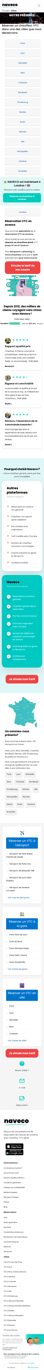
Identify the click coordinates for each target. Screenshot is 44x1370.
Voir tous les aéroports (19, 897)
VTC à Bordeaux (10, 1286)
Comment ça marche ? (13, 1168)
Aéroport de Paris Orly (20, 863)
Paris (22, 43)
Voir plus (33, 361)
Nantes (22, 112)
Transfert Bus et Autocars (13, 1232)
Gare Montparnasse (19, 948)
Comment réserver (11, 1242)
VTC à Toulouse (10, 1281)
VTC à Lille (7, 1291)
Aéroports (8, 1251)
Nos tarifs (7, 1227)
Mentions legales (10, 1192)
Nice (23, 72)
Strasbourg (22, 102)
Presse (6, 1202)
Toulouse (22, 82)
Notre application (10, 1222)
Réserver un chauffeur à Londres (22, 198)
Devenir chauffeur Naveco (14, 1178)
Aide (5, 1217)
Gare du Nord (15, 941)
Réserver (7, 1247)
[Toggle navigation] (39, 5)
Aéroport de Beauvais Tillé (21, 870)
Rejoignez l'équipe (11, 1197)
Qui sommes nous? (11, 1173)
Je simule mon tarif (22, 679)
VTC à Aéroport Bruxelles (13, 1315)
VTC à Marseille (10, 1320)
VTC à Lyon (8, 1267)
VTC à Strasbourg (11, 1296)
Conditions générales (12, 1182)
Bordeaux (22, 92)
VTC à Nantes (9, 1310)
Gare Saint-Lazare (18, 955)
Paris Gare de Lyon (18, 934)
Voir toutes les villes (17, 1040)
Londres (22, 212)
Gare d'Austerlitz (17, 962)
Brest (22, 121)
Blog (5, 1207)
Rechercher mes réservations (15, 1237)
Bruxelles (22, 171)
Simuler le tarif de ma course (23, 268)
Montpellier (22, 151)
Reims (9, 804)
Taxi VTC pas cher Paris (13, 1262)
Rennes (22, 131)
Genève (22, 161)
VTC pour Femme (10, 1330)
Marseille (22, 63)
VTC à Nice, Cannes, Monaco (15, 1272)
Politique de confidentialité (14, 1187)
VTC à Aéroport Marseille (13, 1301)
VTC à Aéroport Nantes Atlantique (17, 1306)
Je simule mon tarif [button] (22, 1053)
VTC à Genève (9, 1276)
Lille (22, 141)
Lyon (22, 53)
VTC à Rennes (9, 1325)
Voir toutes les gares (17, 969)
